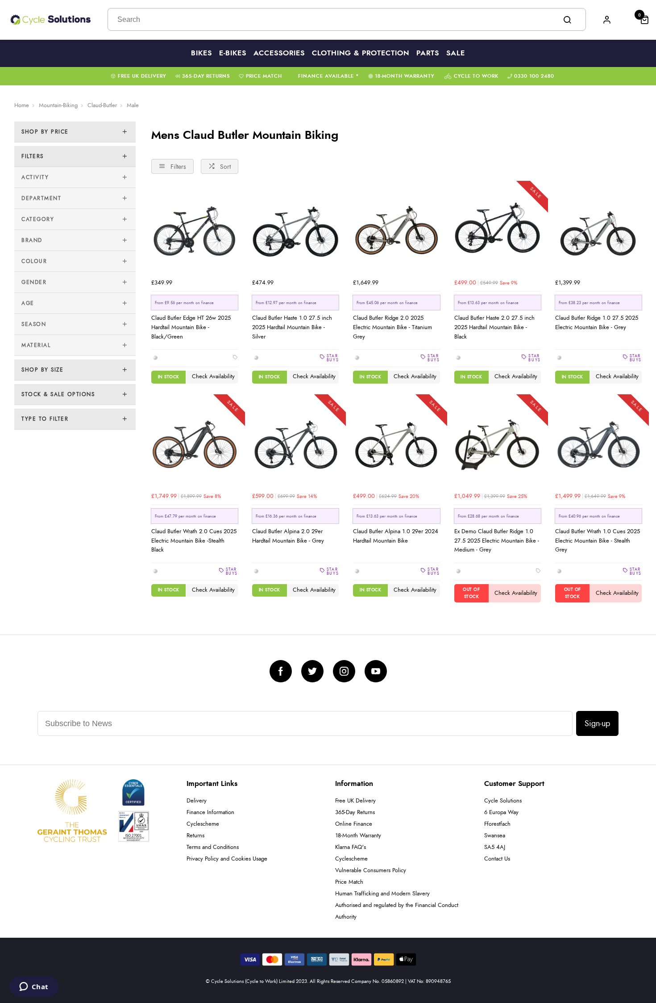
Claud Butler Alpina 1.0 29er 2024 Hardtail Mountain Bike (395, 536)
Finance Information (210, 812)
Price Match (264, 76)
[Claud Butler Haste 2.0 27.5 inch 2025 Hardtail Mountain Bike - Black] (497, 231)
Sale (455, 53)
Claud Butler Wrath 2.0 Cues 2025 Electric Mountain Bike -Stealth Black (194, 540)
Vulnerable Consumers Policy (370, 870)
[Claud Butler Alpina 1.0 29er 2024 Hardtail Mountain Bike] (396, 444)
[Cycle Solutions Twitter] (312, 671)
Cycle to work (476, 76)
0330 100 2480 (534, 76)
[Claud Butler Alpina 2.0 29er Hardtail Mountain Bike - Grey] (295, 444)
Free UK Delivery (142, 76)
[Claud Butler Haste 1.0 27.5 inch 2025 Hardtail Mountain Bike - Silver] (295, 231)
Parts (427, 53)
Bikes (201, 53)
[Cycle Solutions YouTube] (376, 671)
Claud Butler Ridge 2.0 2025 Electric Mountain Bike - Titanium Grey (392, 327)
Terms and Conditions (213, 847)
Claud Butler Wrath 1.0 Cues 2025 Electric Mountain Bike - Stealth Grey (597, 540)
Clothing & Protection (360, 53)
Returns (195, 836)
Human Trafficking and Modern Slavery (382, 894)
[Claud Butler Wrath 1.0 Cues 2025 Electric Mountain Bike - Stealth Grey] (598, 444)
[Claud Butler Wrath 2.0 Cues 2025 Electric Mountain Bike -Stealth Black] (194, 444)
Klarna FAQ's (350, 847)
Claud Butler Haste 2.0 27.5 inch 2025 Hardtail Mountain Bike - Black (494, 327)
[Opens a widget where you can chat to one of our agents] (33, 987)
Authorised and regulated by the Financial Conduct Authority (396, 911)
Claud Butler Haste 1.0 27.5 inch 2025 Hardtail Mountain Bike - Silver (292, 327)
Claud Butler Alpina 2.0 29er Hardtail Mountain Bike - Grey (288, 536)
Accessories (279, 53)
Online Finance (353, 824)
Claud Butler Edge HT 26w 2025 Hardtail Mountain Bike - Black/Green (191, 327)
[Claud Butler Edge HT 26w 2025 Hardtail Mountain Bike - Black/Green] (194, 231)
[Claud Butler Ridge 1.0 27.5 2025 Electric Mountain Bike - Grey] (598, 231)
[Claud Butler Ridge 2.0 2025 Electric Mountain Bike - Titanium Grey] (396, 231)
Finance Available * (328, 76)
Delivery (197, 801)
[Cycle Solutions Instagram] (344, 671)
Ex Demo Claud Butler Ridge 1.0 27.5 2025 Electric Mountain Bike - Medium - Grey (496, 540)
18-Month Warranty (404, 76)
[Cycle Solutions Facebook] (281, 671)
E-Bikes (232, 53)
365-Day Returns (206, 76)
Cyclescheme (203, 824)
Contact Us (497, 859)
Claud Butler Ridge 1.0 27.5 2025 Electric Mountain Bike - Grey (596, 322)
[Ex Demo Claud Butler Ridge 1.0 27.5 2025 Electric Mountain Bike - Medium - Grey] (497, 444)
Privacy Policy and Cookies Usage (227, 859)
